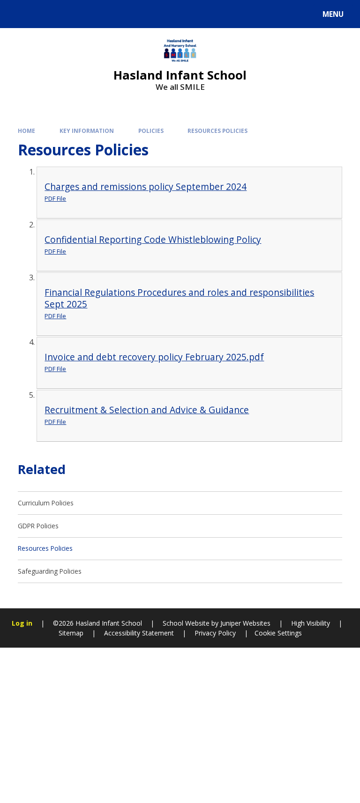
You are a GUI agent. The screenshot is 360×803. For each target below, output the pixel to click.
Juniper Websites (244, 623)
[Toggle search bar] (18, 14)
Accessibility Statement (139, 632)
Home (26, 130)
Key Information (87, 130)
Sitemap (71, 632)
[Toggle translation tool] (42, 14)
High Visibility (310, 623)
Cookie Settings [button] (278, 632)
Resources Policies (218, 130)
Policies (151, 130)
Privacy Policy (215, 632)
